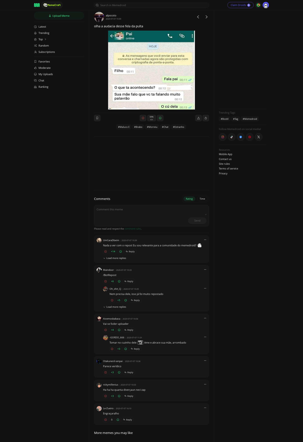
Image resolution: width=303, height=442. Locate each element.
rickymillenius (110, 384)
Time (202, 198)
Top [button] (41, 39)
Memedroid (250, 118)
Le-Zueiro (108, 408)
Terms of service (228, 168)
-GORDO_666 (117, 337)
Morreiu (153, 126)
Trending (44, 33)
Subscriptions (47, 52)
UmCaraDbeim (111, 240)
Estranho (179, 126)
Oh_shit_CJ (115, 288)
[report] (198, 118)
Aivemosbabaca (111, 318)
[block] (206, 118)
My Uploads (46, 74)
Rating (189, 198)
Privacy (223, 173)
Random (44, 45)
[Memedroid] (37, 5)
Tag (236, 118)
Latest (42, 26)
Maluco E (125, 126)
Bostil (225, 118)
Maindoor (108, 269)
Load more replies (116, 258)
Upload (61, 16)
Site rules (224, 164)
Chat (41, 80)
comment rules (133, 228)
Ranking (43, 87)
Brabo (139, 126)
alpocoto (111, 15)
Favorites (44, 61)
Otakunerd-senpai (112, 361)
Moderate (45, 68)
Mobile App (225, 154)
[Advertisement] (242, 59)
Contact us (225, 159)
